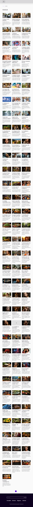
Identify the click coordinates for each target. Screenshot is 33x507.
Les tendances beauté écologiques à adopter (25, 133)
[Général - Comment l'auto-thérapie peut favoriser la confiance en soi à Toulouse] (6, 169)
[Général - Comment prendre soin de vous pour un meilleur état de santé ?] (26, 225)
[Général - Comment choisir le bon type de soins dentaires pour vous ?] (6, 43)
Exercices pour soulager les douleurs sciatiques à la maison (26, 370)
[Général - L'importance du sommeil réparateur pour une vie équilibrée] (26, 141)
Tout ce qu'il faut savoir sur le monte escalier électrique (16, 272)
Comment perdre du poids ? (26, 411)
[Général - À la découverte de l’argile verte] (16, 392)
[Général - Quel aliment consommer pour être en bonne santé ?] (26, 392)
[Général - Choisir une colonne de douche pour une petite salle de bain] (6, 113)
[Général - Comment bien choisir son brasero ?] (26, 434)
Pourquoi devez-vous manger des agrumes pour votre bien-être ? (6, 426)
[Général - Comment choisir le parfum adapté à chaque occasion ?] (16, 71)
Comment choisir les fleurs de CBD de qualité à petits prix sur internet (16, 174)
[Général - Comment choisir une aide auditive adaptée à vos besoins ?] (16, 434)
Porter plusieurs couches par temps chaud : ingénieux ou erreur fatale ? (26, 21)
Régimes (19, 500)
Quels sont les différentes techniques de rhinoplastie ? (5, 314)
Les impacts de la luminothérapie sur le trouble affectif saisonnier (16, 133)
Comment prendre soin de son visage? (26, 453)
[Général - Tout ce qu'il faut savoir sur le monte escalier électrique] (16, 266)
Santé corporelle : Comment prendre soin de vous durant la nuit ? (16, 202)
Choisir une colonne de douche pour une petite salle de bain (6, 119)
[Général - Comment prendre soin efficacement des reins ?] (26, 462)
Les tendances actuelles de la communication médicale (25, 160)
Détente (14, 500)
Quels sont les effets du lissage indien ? (25, 342)
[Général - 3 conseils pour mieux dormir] (26, 211)
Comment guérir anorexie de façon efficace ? (16, 300)
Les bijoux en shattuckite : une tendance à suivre (6, 286)
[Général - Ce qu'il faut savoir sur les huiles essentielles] (16, 406)
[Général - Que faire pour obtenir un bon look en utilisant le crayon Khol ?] (16, 462)
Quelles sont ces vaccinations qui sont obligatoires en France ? (25, 258)
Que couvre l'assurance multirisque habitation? (14, 454)
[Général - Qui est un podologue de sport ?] (6, 434)
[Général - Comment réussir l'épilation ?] (26, 322)
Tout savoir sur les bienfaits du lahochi (6, 468)
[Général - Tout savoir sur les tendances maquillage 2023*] (26, 183)
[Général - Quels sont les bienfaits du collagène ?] (26, 294)
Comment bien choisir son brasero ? (26, 440)
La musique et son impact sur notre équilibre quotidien (6, 216)
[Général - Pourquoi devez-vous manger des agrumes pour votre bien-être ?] (6, 420)
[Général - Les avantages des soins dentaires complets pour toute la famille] (16, 99)
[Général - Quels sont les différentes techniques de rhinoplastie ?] (6, 308)
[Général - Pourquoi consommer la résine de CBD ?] (6, 476)
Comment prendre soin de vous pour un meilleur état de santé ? (26, 230)
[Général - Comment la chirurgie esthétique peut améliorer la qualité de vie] (6, 155)
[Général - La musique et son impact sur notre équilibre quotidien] (6, 211)
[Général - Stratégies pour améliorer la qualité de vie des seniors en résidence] (26, 85)
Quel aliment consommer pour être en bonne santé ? (25, 398)
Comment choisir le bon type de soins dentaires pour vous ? (6, 49)
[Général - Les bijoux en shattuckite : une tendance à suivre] (6, 280)
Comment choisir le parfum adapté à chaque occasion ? (16, 76)
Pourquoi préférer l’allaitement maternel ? (26, 356)
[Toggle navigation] (3, 2)
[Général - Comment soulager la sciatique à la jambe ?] (16, 350)
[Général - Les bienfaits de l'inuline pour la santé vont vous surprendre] (6, 364)
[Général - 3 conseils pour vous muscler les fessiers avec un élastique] (16, 336)
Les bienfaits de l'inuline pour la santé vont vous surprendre (6, 370)
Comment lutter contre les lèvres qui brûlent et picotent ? (6, 328)
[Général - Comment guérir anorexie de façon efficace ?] (16, 294)
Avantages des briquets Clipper (6, 453)
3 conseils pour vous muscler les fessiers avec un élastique (16, 342)
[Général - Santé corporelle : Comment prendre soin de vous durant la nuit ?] (16, 197)
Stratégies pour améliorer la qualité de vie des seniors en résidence (26, 91)
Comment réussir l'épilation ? (26, 327)
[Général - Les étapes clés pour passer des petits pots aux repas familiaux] (6, 85)
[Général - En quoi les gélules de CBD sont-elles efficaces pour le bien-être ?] (16, 211)
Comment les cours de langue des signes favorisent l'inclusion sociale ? (26, 35)
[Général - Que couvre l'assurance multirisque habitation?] (16, 448)
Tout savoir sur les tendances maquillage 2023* (26, 188)
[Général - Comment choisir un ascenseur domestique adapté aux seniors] (26, 99)
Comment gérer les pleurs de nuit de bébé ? (26, 244)
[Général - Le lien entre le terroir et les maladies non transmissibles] (16, 183)
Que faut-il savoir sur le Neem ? (6, 229)
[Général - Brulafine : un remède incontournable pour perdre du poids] (16, 420)
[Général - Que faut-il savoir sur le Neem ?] (6, 225)
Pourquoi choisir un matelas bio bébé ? (6, 300)
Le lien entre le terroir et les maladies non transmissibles (15, 188)
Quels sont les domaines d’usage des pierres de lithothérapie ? (26, 202)
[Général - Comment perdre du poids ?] (26, 406)
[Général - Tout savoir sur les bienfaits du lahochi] (6, 462)
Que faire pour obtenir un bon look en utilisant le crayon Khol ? (16, 468)
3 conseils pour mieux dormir (25, 215)
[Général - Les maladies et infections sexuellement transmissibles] (16, 322)
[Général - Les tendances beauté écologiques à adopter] (26, 127)
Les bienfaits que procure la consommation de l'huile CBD (6, 244)
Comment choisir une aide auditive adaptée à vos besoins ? (16, 440)
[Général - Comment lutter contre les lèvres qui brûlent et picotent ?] (6, 322)
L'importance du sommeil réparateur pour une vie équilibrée (26, 146)
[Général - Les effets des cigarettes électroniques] (6, 392)
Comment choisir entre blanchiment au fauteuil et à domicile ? (26, 49)
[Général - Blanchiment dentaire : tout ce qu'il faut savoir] (6, 252)
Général (24, 500)
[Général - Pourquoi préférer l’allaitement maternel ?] (26, 350)
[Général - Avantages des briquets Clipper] (6, 448)
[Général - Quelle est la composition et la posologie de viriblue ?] (6, 406)
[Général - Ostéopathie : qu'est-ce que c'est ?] (26, 280)
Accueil (3, 6)
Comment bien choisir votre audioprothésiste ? (16, 384)
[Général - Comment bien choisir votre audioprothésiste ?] (16, 378)
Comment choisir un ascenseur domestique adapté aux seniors (26, 105)
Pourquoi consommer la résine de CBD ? (5, 482)
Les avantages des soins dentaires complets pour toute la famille (16, 105)
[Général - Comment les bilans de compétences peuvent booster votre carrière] (26, 113)
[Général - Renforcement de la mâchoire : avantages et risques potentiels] (26, 169)
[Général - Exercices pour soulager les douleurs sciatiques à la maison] (26, 364)
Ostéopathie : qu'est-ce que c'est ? (26, 286)
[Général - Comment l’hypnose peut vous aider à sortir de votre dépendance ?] (16, 308)
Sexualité (9, 500)
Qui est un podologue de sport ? (6, 440)
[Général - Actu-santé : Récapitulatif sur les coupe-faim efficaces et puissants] (6, 336)
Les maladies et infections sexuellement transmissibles (15, 328)
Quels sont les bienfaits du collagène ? (25, 300)
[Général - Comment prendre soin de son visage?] (26, 448)
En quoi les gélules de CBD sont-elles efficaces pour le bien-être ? (16, 216)
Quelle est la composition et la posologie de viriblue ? (6, 412)
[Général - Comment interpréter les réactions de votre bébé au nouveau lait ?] (16, 29)
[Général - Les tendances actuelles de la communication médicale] (26, 155)
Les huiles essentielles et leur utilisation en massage (6, 202)
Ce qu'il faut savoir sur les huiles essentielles (16, 412)
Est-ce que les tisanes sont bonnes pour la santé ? (25, 272)
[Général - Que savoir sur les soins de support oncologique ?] (26, 308)
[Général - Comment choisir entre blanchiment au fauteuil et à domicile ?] (26, 43)
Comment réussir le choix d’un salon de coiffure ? (16, 244)
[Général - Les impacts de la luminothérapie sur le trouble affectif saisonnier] (16, 127)
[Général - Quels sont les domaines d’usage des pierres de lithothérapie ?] (26, 197)
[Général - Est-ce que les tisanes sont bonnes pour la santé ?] (26, 266)
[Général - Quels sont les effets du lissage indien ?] (26, 336)
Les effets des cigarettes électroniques (5, 398)
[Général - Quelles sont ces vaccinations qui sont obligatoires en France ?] (26, 252)
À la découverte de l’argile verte (16, 397)
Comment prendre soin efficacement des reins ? (26, 468)
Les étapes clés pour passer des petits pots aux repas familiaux (5, 91)
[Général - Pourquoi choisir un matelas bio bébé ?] (6, 294)
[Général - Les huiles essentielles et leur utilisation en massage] (6, 197)
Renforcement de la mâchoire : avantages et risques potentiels (26, 174)
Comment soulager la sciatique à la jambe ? (16, 356)
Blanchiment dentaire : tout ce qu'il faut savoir (6, 258)
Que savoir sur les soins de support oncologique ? (26, 314)
